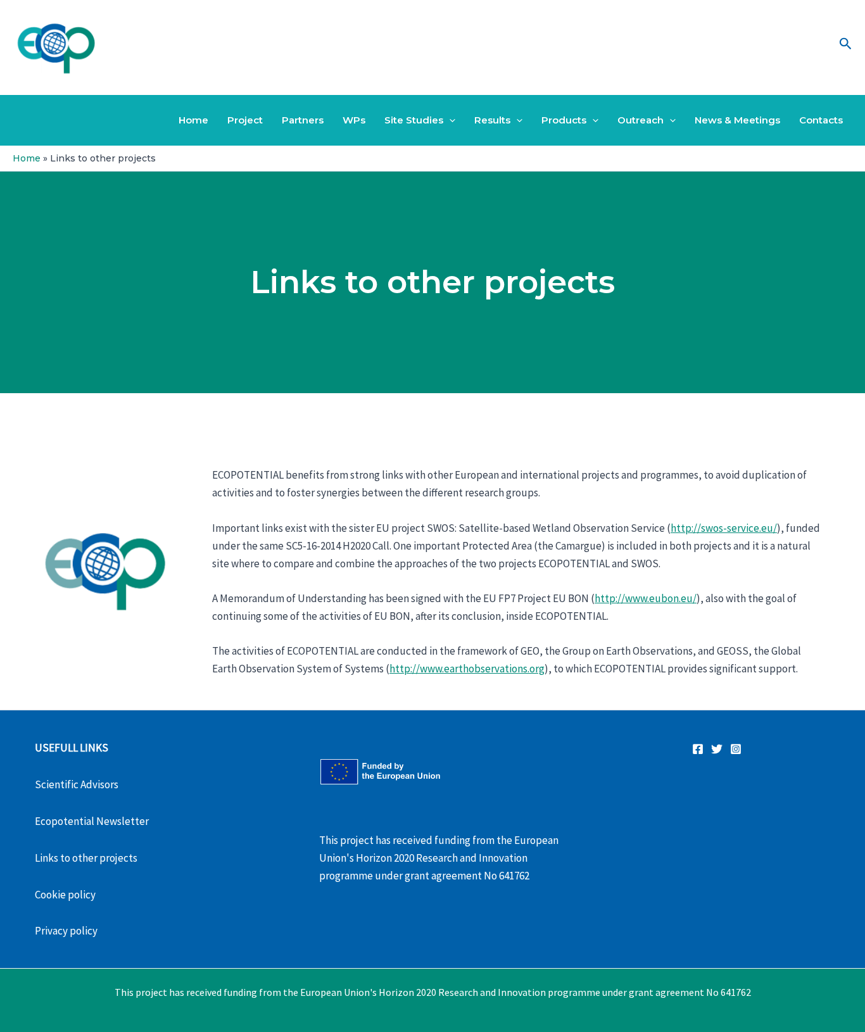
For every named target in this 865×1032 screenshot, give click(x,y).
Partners (303, 120)
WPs (354, 120)
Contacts (821, 120)
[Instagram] (736, 749)
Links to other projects (86, 858)
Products (563, 120)
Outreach (640, 120)
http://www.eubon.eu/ (646, 598)
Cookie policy (65, 895)
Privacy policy (66, 931)
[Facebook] (698, 749)
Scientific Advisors (76, 784)
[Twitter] (717, 749)
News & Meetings (737, 120)
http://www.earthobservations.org (467, 669)
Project (245, 120)
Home (193, 120)
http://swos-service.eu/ (724, 528)
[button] (845, 44)
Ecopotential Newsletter (92, 821)
